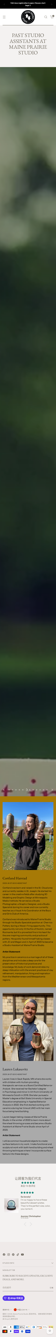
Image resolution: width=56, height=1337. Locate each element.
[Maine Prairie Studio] (28, 17)
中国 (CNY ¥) (22, 1310)
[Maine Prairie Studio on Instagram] (9, 1255)
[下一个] (52, 4)
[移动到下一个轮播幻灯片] (52, 790)
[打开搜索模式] (46, 17)
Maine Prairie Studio (20, 1314)
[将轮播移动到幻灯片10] (40, 790)
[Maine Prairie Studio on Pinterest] (13, 1255)
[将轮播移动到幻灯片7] (29, 790)
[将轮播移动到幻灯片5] (23, 790)
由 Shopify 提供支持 (10, 1319)
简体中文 (6, 1310)
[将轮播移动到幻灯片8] (33, 790)
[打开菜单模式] (4, 17)
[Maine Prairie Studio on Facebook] (4, 1255)
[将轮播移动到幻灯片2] (12, 790)
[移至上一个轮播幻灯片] (4, 790)
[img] (28, 1182)
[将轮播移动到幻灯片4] (19, 790)
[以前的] (4, 4)
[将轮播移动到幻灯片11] (43, 790)
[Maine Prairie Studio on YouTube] (22, 1255)
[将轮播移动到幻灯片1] (9, 790)
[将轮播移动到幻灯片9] (36, 790)
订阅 (51, 1288)
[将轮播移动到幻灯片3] (16, 790)
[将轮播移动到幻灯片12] (47, 790)
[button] (26, 1224)
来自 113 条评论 (28, 1186)
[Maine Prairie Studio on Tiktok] (18, 1255)
